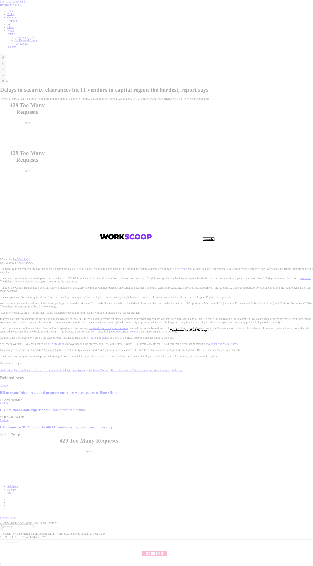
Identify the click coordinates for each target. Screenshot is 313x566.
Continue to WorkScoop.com (192, 330)
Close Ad (208, 239)
